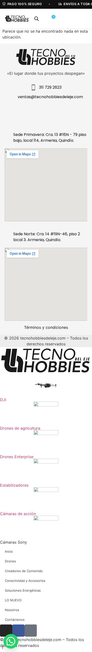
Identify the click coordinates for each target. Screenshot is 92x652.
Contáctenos (15, 620)
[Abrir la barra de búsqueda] (36, 19)
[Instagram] (16, 113)
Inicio (9, 551)
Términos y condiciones (46, 327)
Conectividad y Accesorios (25, 581)
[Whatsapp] (76, 113)
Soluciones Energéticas (23, 590)
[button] (10, 641)
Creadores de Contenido (24, 571)
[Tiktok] (56, 113)
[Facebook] (36, 113)
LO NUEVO (13, 600)
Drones (10, 561)
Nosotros (12, 610)
